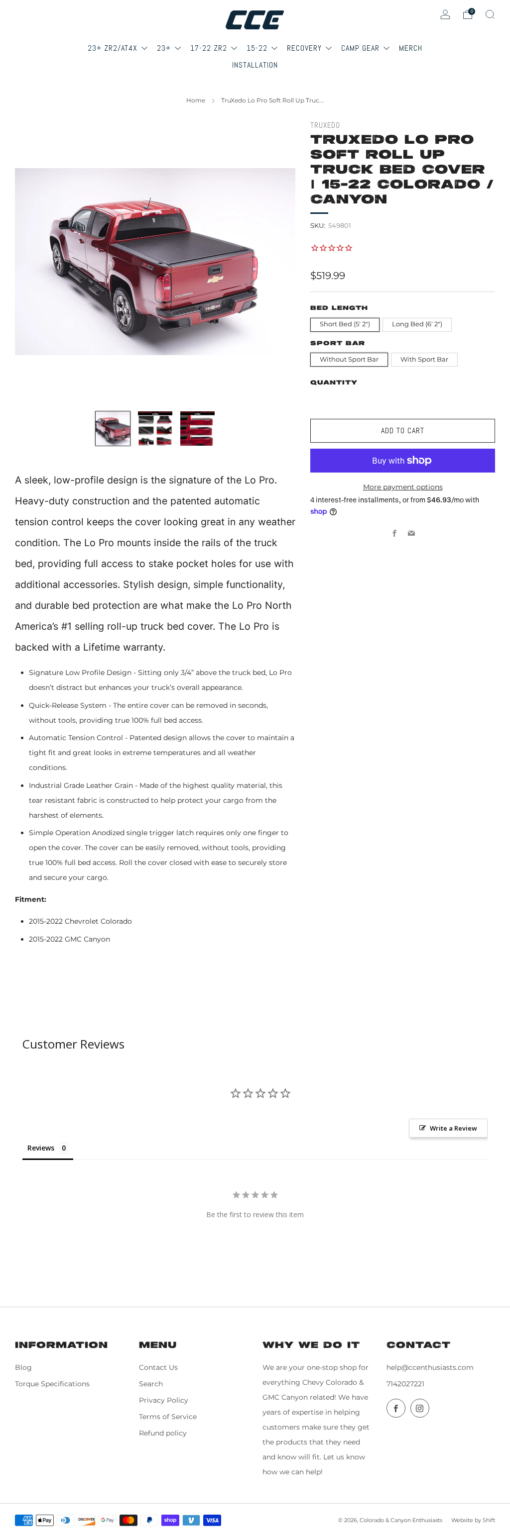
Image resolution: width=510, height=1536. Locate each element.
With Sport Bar (424, 359)
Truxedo (325, 125)
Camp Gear (361, 48)
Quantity (334, 383)
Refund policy (163, 1433)
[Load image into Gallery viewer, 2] (155, 428)
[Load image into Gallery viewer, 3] (197, 428)
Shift (489, 1520)
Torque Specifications (52, 1383)
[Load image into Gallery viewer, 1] (112, 428)
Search (151, 1383)
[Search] (490, 14)
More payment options (403, 486)
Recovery (305, 48)
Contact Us (158, 1367)
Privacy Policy (163, 1400)
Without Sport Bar (349, 359)
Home (195, 100)
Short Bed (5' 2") (345, 324)
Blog (23, 1367)
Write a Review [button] (453, 1128)
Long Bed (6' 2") (417, 324)
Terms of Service (168, 1416)
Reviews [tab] (40, 1147)
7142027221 (405, 1383)
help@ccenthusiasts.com (430, 1367)
